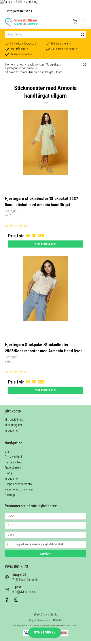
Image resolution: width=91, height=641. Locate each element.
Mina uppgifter (13, 425)
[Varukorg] (75, 22)
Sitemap (10, 495)
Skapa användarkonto (18, 484)
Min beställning (14, 419)
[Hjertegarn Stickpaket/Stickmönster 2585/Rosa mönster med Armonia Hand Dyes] (45, 297)
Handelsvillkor (13, 462)
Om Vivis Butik (14, 457)
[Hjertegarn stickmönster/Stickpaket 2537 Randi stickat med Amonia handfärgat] (45, 151)
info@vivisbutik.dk (19, 11)
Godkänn (45, 553)
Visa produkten (45, 244)
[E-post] (46, 525)
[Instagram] (16, 600)
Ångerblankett (13, 467)
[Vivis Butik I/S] (21, 21)
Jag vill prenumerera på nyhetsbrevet (38, 544)
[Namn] (46, 515)
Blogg (8, 473)
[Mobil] (46, 534)
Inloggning (11, 430)
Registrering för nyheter (19, 489)
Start (8, 451)
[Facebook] (7, 600)
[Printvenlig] (84, 65)
